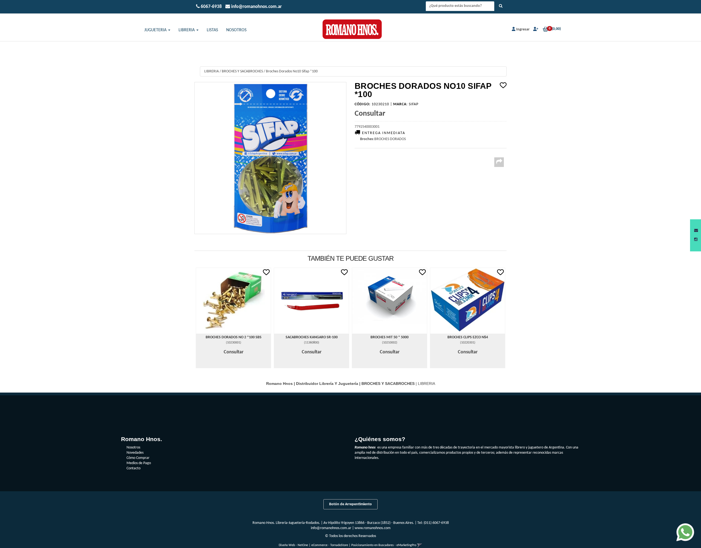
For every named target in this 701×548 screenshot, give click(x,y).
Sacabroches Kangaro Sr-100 (312, 337)
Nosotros (133, 447)
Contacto (133, 468)
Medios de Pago (139, 463)
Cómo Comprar (138, 458)
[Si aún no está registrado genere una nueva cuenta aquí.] (535, 29)
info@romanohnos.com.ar (331, 528)
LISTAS (212, 30)
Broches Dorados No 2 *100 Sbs (234, 337)
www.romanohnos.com (372, 528)
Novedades (135, 453)
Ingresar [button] (523, 29)
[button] (696, 231)
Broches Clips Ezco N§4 (467, 337)
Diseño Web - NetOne (293, 545)
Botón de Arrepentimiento (350, 504)
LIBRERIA (187, 30)
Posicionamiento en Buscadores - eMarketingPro (383, 545)
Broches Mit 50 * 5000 (389, 337)
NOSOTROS (236, 30)
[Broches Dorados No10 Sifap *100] (270, 158)
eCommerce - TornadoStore (329, 545)
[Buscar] (500, 6)
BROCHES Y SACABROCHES (242, 71)
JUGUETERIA (156, 30)
